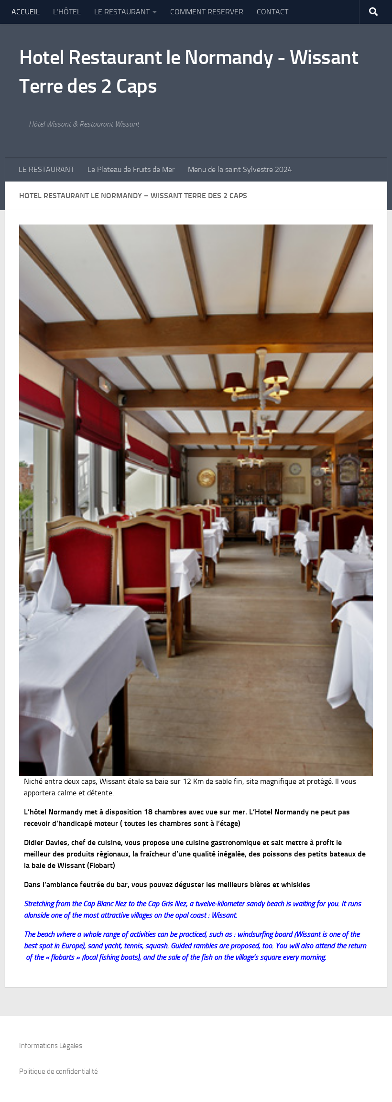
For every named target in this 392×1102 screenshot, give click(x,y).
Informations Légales (50, 1045)
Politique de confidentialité (58, 1071)
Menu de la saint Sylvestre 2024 (240, 169)
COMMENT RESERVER (206, 11)
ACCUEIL (25, 11)
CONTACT (272, 11)
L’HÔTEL (67, 11)
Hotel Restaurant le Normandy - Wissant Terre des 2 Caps (188, 71)
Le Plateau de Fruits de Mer (130, 169)
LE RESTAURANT (122, 11)
